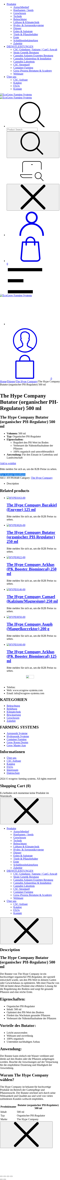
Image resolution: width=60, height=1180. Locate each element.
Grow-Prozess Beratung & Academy (32, 70)
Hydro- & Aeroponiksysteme (28, 25)
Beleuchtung (20, 19)
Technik (17, 16)
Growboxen (19, 13)
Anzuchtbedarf (21, 7)
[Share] (4, 1176)
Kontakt (17, 88)
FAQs (16, 85)
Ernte (16, 37)
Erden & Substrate (23, 31)
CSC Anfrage (20, 79)
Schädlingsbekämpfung (25, 40)
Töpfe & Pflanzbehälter (25, 34)
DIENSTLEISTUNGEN (20, 46)
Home (3, 381)
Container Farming (23, 67)
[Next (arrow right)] (4, 1179)
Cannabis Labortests (24, 61)
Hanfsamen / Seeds (23, 10)
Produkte (11, 4)
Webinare (18, 73)
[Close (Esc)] (1, 1176)
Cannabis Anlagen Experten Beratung (33, 55)
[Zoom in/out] (11, 1176)
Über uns (11, 76)
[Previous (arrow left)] (1, 1179)
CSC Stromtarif (21, 64)
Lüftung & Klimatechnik (26, 22)
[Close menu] (33, 197)
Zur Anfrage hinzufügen (13, 474)
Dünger (17, 28)
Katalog (17, 82)
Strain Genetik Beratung (26, 52)
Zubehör (17, 43)
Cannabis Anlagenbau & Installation (32, 58)
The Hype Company (27, 381)
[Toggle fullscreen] (8, 1176)
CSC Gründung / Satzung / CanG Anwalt (35, 49)
